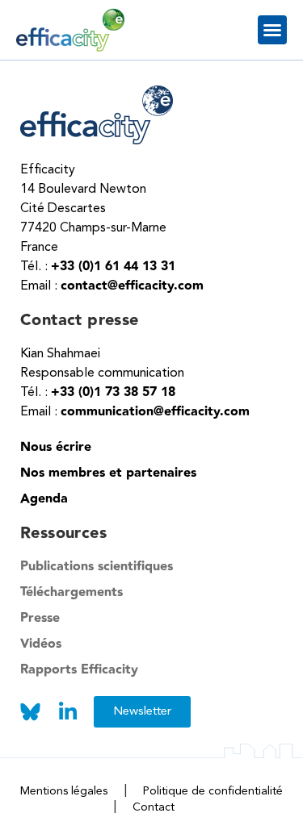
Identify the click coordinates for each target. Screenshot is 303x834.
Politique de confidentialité (213, 791)
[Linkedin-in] (67, 712)
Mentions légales (63, 791)
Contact (154, 807)
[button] (272, 29)
